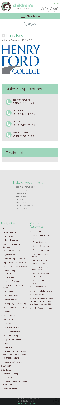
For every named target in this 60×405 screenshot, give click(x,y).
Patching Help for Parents (14, 259)
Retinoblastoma (10, 300)
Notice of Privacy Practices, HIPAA (39, 261)
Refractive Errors (11, 295)
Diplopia (7, 323)
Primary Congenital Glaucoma (11, 271)
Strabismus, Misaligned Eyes (16, 307)
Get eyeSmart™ (37, 295)
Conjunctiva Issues (12, 251)
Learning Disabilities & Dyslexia (13, 286)
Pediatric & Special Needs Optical (39, 268)
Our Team (7, 366)
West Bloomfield (11, 388)
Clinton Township (11, 374)
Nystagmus (9, 277)
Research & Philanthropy (14, 362)
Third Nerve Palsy (11, 327)
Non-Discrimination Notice (40, 255)
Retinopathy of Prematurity (15, 303)
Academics (7, 343)
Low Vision (8, 292)
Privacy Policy (30, 403)
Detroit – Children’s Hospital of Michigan (15, 383)
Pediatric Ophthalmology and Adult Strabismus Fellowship (16, 352)
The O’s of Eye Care (12, 281)
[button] (30, 16)
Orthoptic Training (11, 358)
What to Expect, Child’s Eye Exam (41, 281)
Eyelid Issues (9, 254)
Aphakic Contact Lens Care (15, 262)
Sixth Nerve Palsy (11, 335)
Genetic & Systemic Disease (15, 266)
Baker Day (8, 347)
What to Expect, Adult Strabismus (40, 275)
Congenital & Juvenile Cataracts (12, 245)
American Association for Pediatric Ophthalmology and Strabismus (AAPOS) (41, 301)
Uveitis (7, 311)
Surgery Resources (41, 246)
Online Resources (40, 242)
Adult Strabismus (10, 315)
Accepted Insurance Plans (40, 236)
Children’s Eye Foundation (42, 308)
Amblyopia (8, 236)
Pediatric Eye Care (10, 232)
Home (5, 228)
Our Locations (8, 370)
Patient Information (41, 250)
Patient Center (37, 231)
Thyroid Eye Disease (12, 339)
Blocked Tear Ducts (12, 240)
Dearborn (8, 378)
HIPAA (20, 403)
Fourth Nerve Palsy (12, 331)
